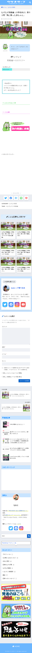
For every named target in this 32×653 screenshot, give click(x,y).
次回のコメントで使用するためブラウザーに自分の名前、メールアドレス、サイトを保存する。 (16, 368)
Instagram (17, 307)
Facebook (11, 307)
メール (4, 354)
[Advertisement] (16, 171)
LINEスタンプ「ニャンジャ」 (13, 515)
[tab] (16, 103)
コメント (4, 326)
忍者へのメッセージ (9, 578)
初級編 (16, 206)
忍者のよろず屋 (8, 564)
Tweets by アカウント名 (9, 543)
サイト (4, 361)
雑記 (5, 575)
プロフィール (7, 554)
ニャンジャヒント (9, 103)
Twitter (4, 307)
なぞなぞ (9, 206)
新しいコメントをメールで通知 (12, 373)
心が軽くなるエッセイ (10, 557)
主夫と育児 (7, 561)
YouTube (23, 307)
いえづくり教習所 (9, 571)
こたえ (6, 112)
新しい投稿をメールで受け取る (12, 376)
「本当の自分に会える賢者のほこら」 (17, 510)
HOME (17, 646)
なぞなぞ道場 (13, 203)
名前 (3, 347)
